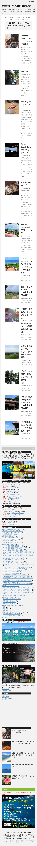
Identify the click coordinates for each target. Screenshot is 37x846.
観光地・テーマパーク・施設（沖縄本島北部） (26, 122)
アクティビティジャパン (14, 523)
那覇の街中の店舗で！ (18, 513)
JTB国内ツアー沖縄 (13, 498)
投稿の (5, 697)
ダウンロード (5, 689)
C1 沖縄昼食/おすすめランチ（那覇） (14, 558)
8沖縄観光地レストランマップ (11, 605)
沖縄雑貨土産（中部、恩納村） (12, 599)
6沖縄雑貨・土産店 (7, 597)
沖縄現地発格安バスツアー (11, 534)
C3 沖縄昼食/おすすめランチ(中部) (13, 561)
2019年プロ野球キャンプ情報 (11, 615)
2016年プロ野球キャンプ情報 (11, 614)
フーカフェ (28, 88)
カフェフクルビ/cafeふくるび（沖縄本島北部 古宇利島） (26, 351)
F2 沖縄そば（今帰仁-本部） (11, 573)
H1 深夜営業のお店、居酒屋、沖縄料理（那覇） (17, 581)
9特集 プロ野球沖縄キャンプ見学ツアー (14, 612)
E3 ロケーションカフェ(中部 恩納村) (14, 568)
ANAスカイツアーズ (13, 491)
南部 (4, 607)
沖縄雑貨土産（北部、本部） (11, 600)
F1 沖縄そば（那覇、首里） (11, 572)
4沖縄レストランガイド (9, 544)
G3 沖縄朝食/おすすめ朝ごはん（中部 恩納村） (17, 576)
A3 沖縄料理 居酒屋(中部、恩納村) (13, 549)
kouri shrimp (24, 247)
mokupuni (23, 209)
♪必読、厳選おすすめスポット (12, 538)
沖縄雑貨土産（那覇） (9, 603)
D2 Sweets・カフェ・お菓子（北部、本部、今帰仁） (19, 564)
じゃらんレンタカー (13, 516)
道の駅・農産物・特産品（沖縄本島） (14, 595)
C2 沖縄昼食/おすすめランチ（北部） (26, 77)
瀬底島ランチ (24, 95)
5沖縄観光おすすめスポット (10, 586)
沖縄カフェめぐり (27, 93)
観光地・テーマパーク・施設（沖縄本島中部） (17, 587)
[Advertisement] (16, 713)
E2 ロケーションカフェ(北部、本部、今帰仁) (26, 56)
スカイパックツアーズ (14, 484)
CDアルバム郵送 (6, 690)
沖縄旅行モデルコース (9, 541)
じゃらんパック (12, 501)
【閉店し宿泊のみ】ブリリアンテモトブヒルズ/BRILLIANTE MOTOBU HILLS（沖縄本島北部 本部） (26, 320)
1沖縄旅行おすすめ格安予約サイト (12, 531)
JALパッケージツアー (13, 494)
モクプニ (25, 211)
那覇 (4, 610)
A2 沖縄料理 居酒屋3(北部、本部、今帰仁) (15, 547)
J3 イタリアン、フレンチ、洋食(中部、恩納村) (17, 584)
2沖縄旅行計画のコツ (8, 536)
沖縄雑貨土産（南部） (9, 602)
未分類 (4, 617)
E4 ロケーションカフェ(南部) (11, 570)
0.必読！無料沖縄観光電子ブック (12, 529)
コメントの (7, 698)
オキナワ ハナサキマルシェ (26, 104)
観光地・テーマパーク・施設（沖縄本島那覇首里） (18, 592)
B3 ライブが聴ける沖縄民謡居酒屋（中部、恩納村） (18, 555)
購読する (7, 789)
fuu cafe (24, 72)
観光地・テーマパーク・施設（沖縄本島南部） (17, 590)
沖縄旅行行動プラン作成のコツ (12, 542)
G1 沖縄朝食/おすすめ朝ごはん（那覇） (15, 575)
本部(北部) (6, 608)
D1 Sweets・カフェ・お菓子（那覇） (14, 562)
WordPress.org (6, 700)
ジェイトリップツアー (14, 487)
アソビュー (10, 524)
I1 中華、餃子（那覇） (9, 582)
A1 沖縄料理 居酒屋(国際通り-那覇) (13, 546)
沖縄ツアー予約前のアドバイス (12, 539)
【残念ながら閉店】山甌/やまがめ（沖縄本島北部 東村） (26, 377)
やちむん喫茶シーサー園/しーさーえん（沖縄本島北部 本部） (26, 402)
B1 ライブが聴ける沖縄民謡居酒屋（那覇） (16, 550)
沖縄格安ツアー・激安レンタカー (13, 532)
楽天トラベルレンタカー (14, 514)
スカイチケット (12, 509)
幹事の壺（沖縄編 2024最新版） (17, 6)
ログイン (4, 695)
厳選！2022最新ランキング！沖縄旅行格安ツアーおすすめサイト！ (23, 755)
